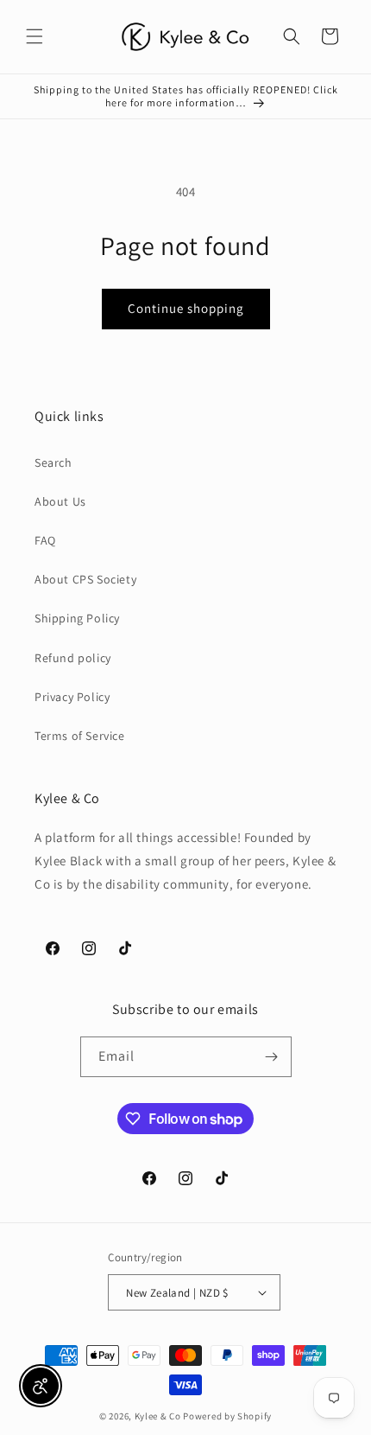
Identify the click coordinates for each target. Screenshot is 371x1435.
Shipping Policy (77, 618)
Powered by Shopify (227, 1416)
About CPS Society (85, 579)
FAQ (45, 540)
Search (53, 462)
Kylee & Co (158, 1416)
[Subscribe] (272, 1056)
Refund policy (73, 658)
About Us (60, 501)
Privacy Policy (72, 697)
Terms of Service (80, 735)
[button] (34, 36)
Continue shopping (186, 308)
